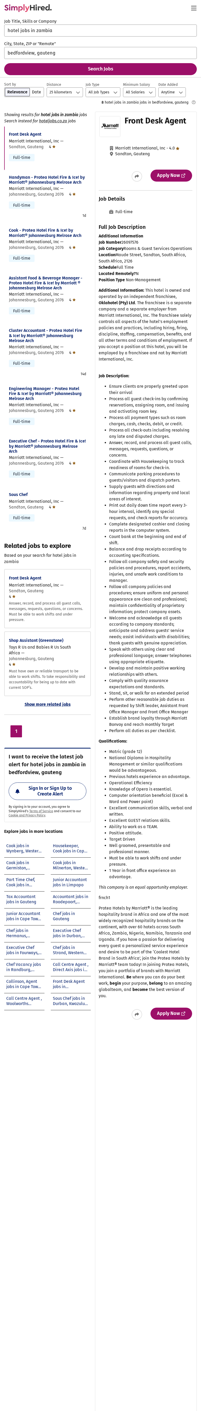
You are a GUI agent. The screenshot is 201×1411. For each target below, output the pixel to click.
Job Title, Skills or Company (30, 21)
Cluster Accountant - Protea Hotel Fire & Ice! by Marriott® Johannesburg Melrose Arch (45, 335)
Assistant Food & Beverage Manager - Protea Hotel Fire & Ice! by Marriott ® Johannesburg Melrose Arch (45, 283)
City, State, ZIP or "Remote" (30, 43)
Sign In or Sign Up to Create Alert (50, 791)
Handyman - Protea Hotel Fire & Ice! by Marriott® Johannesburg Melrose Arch (47, 180)
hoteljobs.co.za (53, 120)
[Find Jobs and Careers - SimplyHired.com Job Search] (28, 8)
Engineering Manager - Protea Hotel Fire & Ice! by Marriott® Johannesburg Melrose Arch (45, 393)
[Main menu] (194, 8)
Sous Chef (18, 494)
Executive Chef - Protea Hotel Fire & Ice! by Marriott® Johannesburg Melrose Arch (47, 446)
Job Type (92, 84)
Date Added (168, 84)
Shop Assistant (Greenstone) (36, 640)
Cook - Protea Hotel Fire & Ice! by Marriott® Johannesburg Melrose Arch (45, 233)
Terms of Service (41, 811)
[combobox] (100, 31)
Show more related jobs (48, 704)
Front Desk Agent (25, 134)
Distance (54, 84)
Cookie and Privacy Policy (27, 815)
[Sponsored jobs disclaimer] (194, 102)
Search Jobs (100, 69)
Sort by (10, 84)
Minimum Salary (136, 84)
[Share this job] (137, 176)
